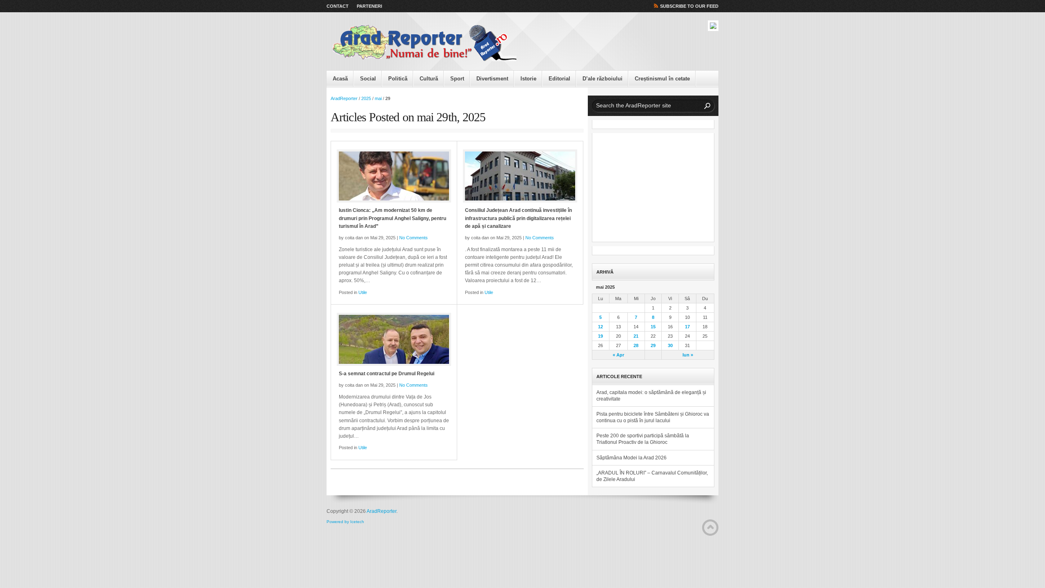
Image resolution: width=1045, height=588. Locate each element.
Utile (362, 292)
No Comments (413, 237)
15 (653, 326)
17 (687, 326)
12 (600, 326)
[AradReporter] (424, 43)
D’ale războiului (603, 79)
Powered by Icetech (345, 521)
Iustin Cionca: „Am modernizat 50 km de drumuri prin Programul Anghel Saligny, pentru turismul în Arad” (392, 218)
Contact (338, 6)
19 (600, 336)
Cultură (429, 79)
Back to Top (710, 527)
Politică (397, 79)
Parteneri (369, 6)
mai (378, 98)
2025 (366, 98)
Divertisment (492, 79)
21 (636, 336)
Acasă (340, 79)
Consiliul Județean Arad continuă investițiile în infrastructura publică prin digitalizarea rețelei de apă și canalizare (518, 218)
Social (368, 79)
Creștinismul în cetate (662, 79)
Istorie (528, 79)
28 (636, 345)
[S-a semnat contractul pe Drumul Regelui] (394, 339)
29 (653, 345)
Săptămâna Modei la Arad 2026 (631, 457)
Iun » (688, 354)
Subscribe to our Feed (689, 6)
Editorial (559, 79)
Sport (457, 79)
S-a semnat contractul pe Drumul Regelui (386, 373)
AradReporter (344, 98)
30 (670, 345)
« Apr (618, 354)
